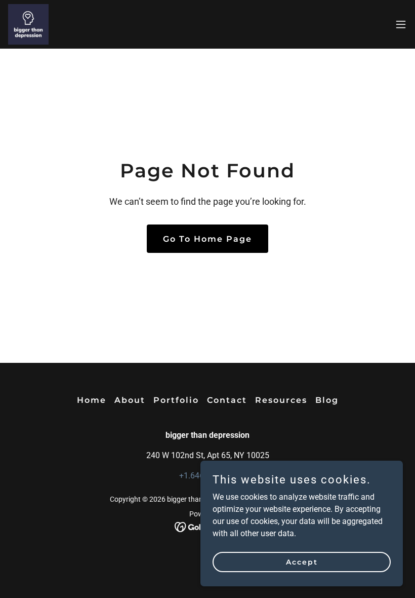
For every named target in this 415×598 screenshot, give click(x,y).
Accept (302, 561)
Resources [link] (281, 400)
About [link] (129, 400)
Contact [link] (227, 400)
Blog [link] (327, 400)
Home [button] (91, 400)
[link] (28, 24)
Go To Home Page (207, 239)
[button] (401, 24)
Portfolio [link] (176, 400)
